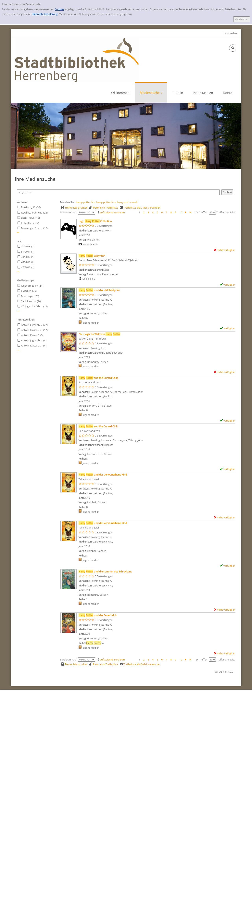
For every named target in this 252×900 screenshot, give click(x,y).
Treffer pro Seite (225, 212)
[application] (151, 92)
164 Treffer (200, 212)
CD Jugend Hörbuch (31, 306)
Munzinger (27, 296)
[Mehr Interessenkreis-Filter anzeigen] (18, 350)
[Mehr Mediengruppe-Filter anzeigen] (18, 311)
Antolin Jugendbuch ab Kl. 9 (31, 340)
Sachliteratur (28, 301)
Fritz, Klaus (27, 223)
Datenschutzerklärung (45, 14)
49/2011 (25, 262)
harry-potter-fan (85, 202)
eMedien (26, 291)
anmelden (231, 33)
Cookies (59, 9)
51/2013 (25, 246)
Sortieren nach (68, 212)
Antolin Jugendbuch (31, 325)
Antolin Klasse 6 (30, 335)
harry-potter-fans (106, 202)
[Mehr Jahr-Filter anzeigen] (18, 272)
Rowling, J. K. (28, 207)
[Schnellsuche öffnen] (232, 48)
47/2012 (25, 267)
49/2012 (25, 257)
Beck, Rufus (27, 217)
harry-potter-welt (127, 202)
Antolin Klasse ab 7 (31, 345)
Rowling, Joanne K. (31, 212)
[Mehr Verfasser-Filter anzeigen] (18, 232)
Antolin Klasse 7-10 (31, 330)
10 (180, 212)
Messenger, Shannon (31, 228)
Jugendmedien (29, 285)
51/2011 (25, 251)
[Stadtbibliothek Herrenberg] (77, 59)
